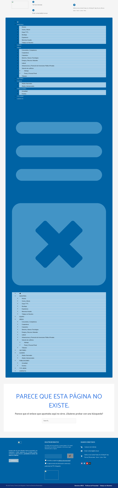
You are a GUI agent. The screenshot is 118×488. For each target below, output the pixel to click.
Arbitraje (26, 71)
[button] (59, 197)
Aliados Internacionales (28, 86)
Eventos (24, 93)
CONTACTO (20, 98)
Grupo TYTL (25, 32)
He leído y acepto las (59, 461)
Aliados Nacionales (27, 83)
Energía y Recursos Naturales (30, 60)
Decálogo (24, 34)
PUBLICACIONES (21, 88)
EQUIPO (19, 45)
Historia (24, 27)
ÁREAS (19, 47)
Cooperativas (25, 52)
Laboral (24, 63)
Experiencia (25, 37)
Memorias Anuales (27, 40)
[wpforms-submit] (70, 456)
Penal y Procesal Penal (30, 73)
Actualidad (24, 91)
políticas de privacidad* (64, 461)
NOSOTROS (20, 24)
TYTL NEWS (20, 96)
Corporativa (25, 55)
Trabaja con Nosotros (27, 42)
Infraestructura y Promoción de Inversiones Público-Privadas (38, 65)
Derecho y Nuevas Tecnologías (30, 58)
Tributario (24, 76)
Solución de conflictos (28, 68)
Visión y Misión (26, 29)
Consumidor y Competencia (29, 50)
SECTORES (20, 78)
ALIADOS (19, 81)
